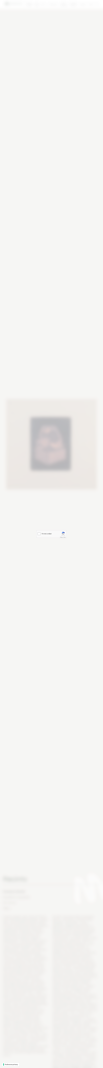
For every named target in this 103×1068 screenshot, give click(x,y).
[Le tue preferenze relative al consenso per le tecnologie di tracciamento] (10, 1064)
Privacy (61, 537)
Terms (64, 537)
